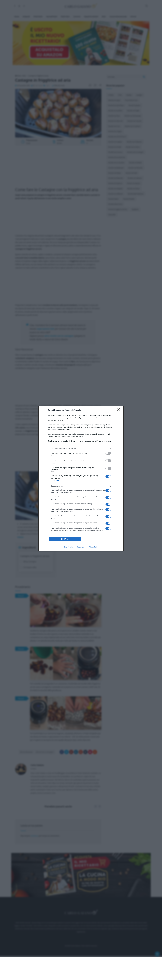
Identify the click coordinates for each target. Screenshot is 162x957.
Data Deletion (68, 547)
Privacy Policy (93, 547)
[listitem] (81, 448)
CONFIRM (65, 539)
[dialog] (81, 478)
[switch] (108, 453)
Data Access (81, 547)
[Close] (119, 410)
